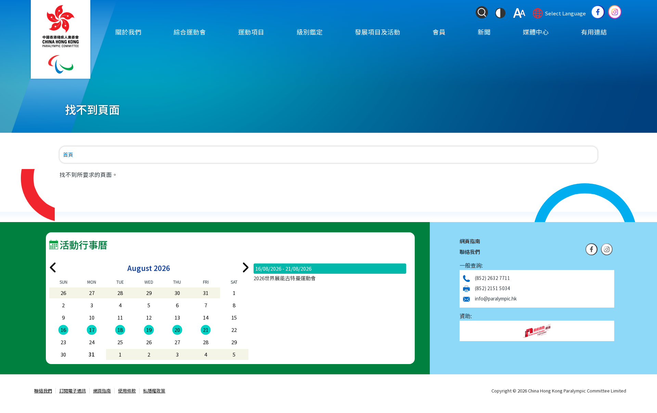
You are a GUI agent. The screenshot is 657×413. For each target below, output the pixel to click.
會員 (439, 31)
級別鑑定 (310, 31)
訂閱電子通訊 (72, 391)
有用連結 (594, 31)
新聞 (484, 31)
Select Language (565, 13)
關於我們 (128, 31)
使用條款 (127, 391)
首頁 (68, 154)
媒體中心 (536, 31)
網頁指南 (470, 241)
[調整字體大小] (519, 13)
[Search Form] (482, 12)
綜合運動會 (189, 31)
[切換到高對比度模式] (500, 13)
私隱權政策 (154, 391)
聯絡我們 (470, 251)
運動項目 (251, 31)
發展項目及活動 (377, 31)
